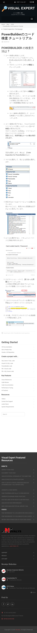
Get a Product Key (7, 349)
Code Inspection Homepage (12, 29)
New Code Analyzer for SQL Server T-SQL (15, 506)
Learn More (13, 546)
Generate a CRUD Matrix (9, 490)
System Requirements (8, 406)
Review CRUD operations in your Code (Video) (16, 519)
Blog (8, 24)
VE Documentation (7, 347)
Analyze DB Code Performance (12, 503)
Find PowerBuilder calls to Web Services (15, 493)
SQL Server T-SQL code (8, 360)
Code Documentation (7, 385)
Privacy (4, 555)
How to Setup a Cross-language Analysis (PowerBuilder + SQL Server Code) (15, 483)
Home (3, 24)
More (34, 592)
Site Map (4, 559)
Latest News (5, 404)
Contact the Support (7, 401)
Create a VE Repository (8, 352)
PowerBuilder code (7, 366)
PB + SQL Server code (8, 371)
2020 (12, 24)
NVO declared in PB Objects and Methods (15, 499)
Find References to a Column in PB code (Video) (17, 513)
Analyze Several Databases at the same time (16, 476)
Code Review (5, 382)
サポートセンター (21, 2)
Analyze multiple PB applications (13, 479)
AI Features (5, 390)
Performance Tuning (7, 387)
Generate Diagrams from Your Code (13, 496)
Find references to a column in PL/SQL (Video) (17, 516)
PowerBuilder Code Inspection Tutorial (13, 26)
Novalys (17, 629)
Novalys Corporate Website (15, 570)
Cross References (7, 379)
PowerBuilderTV (12, 578)
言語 (31, 2)
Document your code (8, 473)
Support (4, 552)
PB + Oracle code (6, 368)
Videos (3, 399)
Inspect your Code (8, 469)
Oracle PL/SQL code (7, 363)
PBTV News (10, 586)
